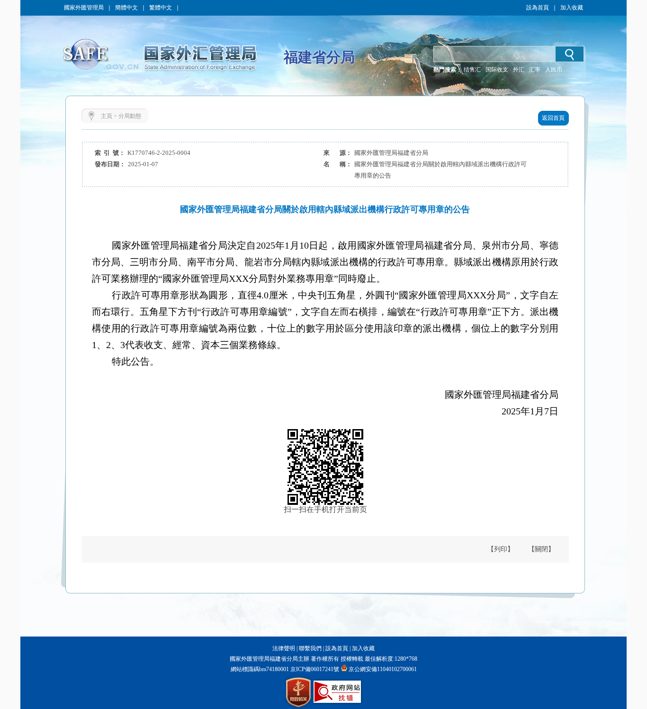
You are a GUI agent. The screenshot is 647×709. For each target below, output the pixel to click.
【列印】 (500, 549)
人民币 (553, 69)
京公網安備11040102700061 (383, 669)
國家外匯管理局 (84, 7)
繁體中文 (160, 7)
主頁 (106, 116)
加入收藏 (571, 7)
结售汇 (472, 69)
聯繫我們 (310, 648)
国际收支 (496, 69)
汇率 (534, 69)
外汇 (518, 69)
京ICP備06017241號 (314, 669)
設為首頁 (537, 7)
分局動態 (129, 116)
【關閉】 (541, 549)
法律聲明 (283, 648)
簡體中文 (126, 7)
